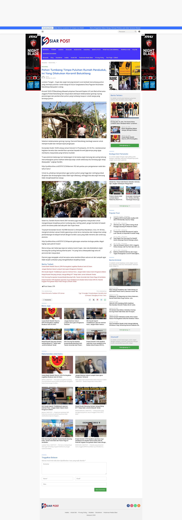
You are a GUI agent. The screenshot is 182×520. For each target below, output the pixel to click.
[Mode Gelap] (139, 31)
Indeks (67, 57)
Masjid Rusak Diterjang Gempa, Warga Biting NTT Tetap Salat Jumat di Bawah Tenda (69, 274)
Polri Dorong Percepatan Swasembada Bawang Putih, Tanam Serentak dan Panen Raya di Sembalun (74, 277)
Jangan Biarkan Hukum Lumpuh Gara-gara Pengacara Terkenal (62, 269)
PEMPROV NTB (125, 50)
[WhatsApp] (135, 505)
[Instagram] (131, 505)
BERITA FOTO (96, 50)
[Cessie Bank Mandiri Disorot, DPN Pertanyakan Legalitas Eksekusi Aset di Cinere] (52, 313)
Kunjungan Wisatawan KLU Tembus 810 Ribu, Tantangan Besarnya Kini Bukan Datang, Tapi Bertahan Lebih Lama (133, 197)
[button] (135, 31)
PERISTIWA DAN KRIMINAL (111, 50)
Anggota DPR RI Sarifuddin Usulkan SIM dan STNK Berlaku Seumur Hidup (126, 219)
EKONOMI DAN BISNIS (49, 53)
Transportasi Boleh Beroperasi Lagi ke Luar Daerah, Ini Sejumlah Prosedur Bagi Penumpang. (126, 232)
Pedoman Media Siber (86, 57)
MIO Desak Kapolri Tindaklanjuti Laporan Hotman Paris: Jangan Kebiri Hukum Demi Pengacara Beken (74, 272)
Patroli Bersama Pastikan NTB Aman (53, 292)
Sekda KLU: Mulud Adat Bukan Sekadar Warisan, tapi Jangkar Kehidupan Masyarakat (124, 182)
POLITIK (134, 50)
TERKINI (53, 50)
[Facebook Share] (89, 299)
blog (52, 57)
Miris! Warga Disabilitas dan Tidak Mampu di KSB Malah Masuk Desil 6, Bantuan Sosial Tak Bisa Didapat (123, 290)
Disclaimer (59, 57)
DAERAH (60, 50)
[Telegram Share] (101, 299)
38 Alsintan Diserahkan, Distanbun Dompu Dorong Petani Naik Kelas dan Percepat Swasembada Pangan (122, 310)
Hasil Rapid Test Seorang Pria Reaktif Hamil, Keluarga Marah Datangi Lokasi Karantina (126, 239)
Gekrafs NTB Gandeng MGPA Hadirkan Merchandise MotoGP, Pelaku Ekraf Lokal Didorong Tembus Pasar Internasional (122, 304)
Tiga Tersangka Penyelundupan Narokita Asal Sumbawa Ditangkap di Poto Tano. (92, 293)
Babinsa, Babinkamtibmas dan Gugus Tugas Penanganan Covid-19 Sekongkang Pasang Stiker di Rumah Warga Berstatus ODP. (127, 252)
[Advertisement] (57, 13)
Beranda (45, 57)
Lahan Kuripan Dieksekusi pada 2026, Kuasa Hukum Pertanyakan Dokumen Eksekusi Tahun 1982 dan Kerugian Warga (124, 317)
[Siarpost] (56, 40)
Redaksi (91, 512)
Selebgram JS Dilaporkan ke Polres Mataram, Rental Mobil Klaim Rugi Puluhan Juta (123, 297)
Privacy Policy (99, 57)
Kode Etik (74, 57)
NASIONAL (87, 50)
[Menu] (43, 31)
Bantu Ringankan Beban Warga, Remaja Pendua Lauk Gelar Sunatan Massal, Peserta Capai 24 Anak (94, 28)
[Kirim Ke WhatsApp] (105, 299)
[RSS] (138, 505)
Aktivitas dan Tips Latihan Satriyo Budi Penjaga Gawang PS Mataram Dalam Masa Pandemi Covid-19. (126, 225)
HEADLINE (69, 50)
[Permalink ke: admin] (43, 77)
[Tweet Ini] (93, 299)
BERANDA (46, 50)
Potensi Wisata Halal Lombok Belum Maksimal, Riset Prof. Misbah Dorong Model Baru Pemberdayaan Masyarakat (116, 197)
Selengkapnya (124, 145)
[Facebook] (128, 505)
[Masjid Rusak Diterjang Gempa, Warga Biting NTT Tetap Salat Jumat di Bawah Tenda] (52, 334)
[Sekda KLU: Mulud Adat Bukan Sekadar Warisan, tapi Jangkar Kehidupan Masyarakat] (124, 171)
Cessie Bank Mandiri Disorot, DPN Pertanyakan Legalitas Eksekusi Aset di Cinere (67, 266)
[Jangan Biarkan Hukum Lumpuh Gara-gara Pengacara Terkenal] (74, 313)
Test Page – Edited (112, 57)
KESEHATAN (77, 50)
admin (47, 77)
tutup (39, 34)
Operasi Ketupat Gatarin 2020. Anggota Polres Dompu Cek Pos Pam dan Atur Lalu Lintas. (127, 246)
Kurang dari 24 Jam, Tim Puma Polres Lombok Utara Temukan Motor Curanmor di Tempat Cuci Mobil (125, 122)
